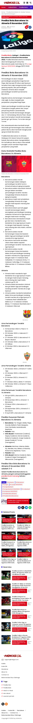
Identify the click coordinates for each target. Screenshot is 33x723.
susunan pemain (8, 696)
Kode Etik (4, 666)
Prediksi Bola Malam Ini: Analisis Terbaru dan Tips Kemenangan (14, 17)
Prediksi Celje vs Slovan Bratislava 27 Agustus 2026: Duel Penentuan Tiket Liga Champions (24, 561)
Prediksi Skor (7, 685)
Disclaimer (4, 669)
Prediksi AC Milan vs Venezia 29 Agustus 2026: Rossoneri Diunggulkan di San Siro (23, 527)
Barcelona (20, 482)
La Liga (6, 484)
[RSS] (6, 704)
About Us (4, 672)
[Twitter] (22, 507)
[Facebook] (19, 507)
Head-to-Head (8, 690)
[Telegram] (26, 507)
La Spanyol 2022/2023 (10, 491)
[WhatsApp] (30, 507)
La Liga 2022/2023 (17, 484)
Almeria (11, 482)
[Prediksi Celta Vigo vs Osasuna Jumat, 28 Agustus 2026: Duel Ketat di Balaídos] (6, 626)
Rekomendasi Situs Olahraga (10, 677)
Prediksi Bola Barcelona (11, 496)
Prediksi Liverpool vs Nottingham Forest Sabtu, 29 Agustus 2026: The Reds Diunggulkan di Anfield (8, 544)
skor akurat (6, 693)
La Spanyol (26, 489)
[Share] (30, 27)
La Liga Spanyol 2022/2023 (12, 489)
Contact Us (5, 675)
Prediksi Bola (6, 55)
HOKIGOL (3, 26)
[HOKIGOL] (11, 3)
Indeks (3, 663)
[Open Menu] (27, 3)
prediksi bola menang (10, 476)
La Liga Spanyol (8, 487)
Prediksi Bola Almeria (10, 493)
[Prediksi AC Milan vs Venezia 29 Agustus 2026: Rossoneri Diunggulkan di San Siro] (6, 588)
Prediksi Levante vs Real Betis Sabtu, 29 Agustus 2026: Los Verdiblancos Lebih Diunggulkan (8, 527)
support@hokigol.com (12, 659)
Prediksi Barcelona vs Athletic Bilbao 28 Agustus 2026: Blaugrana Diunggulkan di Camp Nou (24, 544)
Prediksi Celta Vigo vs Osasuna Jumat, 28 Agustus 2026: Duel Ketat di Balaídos (8, 561)
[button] (24, 3)
